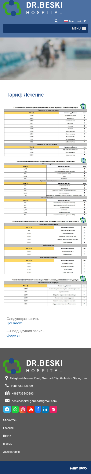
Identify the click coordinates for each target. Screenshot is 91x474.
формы (7, 443)
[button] (76, 28)
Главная (8, 428)
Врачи (7, 435)
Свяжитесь (10, 420)
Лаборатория (11, 451)
